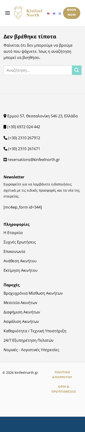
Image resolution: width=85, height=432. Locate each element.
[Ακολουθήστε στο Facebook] (32, 406)
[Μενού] (7, 13)
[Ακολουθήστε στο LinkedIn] (53, 406)
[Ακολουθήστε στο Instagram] (39, 406)
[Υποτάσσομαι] (76, 70)
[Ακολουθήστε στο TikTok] (46, 406)
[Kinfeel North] (28, 13)
